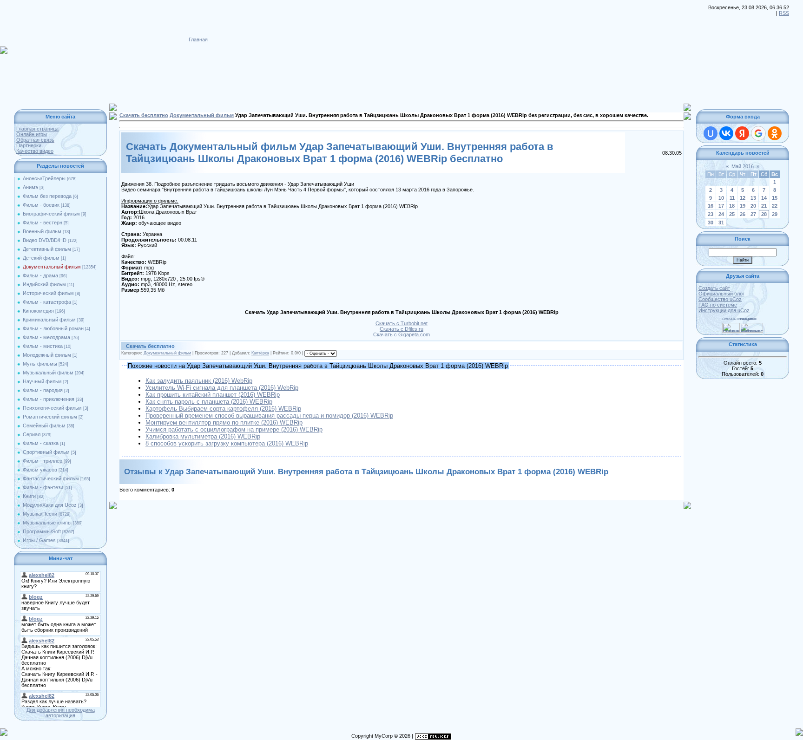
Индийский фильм (44, 284)
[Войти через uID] (710, 133)
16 (710, 206)
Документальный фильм (52, 266)
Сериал (31, 434)
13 (753, 198)
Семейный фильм (44, 425)
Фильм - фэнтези (43, 487)
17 (721, 206)
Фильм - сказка (41, 443)
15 (774, 198)
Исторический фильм (48, 293)
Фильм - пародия (43, 390)
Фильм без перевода (47, 196)
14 (764, 198)
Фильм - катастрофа (47, 302)
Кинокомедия (38, 311)
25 (732, 214)
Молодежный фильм (47, 355)
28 (764, 214)
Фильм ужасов (40, 469)
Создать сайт (714, 288)
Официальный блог (721, 293)
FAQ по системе (717, 305)
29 (774, 214)
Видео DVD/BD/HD (44, 240)
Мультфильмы (40, 364)
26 (742, 214)
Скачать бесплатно (143, 115)
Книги (29, 496)
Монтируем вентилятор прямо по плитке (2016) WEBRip (224, 422)
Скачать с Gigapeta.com (401, 334)
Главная (198, 39)
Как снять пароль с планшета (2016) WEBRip (208, 401)
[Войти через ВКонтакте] (726, 133)
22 (774, 206)
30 (710, 222)
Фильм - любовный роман (53, 328)
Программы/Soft (42, 531)
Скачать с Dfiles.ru (401, 329)
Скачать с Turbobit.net (401, 323)
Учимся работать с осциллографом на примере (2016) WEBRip (234, 429)
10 (721, 198)
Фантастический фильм (51, 478)
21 (764, 206)
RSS (784, 13)
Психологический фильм (52, 408)
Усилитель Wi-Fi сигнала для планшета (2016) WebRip (221, 387)
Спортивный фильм (46, 452)
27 (753, 214)
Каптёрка (260, 353)
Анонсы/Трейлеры (44, 178)
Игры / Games (39, 540)
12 (742, 198)
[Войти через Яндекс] (742, 133)
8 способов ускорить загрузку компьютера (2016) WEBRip (226, 443)
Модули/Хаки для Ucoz (50, 505)
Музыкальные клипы (47, 522)
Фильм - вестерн (42, 222)
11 (732, 198)
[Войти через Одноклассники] (775, 133)
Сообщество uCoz (720, 299)
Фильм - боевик (41, 205)
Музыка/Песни (40, 514)
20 (753, 206)
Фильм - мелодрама (46, 337)
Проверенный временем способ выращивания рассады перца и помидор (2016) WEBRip (269, 415)
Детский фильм (41, 258)
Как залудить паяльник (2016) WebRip (198, 380)
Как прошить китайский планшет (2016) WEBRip (212, 394)
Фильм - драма (40, 275)
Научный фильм (42, 381)
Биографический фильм (51, 213)
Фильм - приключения (48, 399)
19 (742, 206)
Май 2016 (742, 166)
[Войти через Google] (758, 133)
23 (710, 214)
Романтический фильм (50, 416)
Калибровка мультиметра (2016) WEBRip (202, 436)
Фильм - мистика (43, 346)
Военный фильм (42, 231)
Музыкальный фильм (48, 372)
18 (732, 206)
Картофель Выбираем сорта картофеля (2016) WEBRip (223, 408)
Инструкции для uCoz (724, 310)
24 (721, 214)
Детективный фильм (47, 249)
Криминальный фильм (49, 319)
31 (721, 222)
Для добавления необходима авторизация (60, 712)
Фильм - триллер (42, 461)
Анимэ (30, 187)
